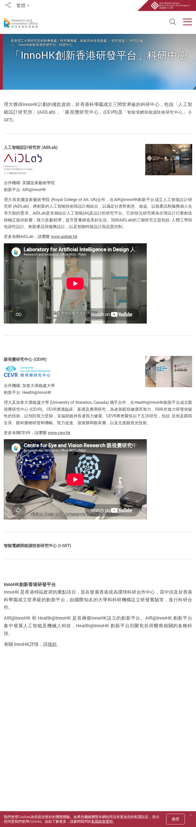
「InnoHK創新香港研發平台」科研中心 (43, 44)
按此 (52, 644)
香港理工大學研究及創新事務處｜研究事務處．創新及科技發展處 (58, 40)
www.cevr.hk (59, 432)
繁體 (21, 5)
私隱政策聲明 (102, 821)
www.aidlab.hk (64, 236)
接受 (175, 818)
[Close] (191, 815)
